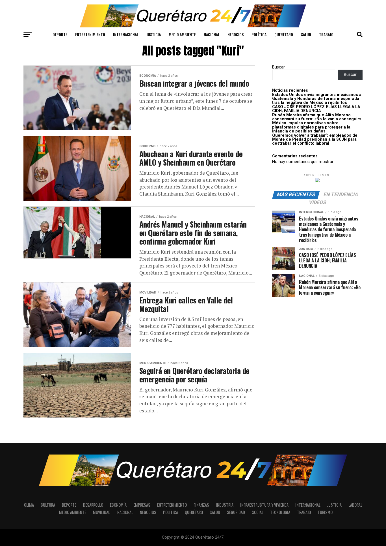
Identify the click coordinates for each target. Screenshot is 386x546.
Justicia (153, 34)
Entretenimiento (90, 34)
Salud (306, 34)
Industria (224, 505)
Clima (29, 505)
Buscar (278, 67)
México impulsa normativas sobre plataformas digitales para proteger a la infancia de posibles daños (311, 127)
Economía (118, 505)
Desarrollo (93, 505)
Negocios (235, 34)
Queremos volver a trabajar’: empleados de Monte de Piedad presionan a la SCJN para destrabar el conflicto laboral (314, 139)
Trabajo (326, 34)
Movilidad (101, 512)
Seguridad (236, 512)
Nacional (212, 34)
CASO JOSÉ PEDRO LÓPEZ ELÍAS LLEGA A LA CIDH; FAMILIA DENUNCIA (316, 108)
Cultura (48, 505)
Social (257, 512)
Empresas (141, 505)
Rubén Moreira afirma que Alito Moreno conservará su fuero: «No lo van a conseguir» (316, 117)
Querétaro (283, 34)
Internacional (125, 34)
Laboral (355, 505)
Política (258, 34)
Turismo (325, 512)
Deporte (60, 34)
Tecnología (280, 512)
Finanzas (201, 505)
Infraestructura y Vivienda (264, 505)
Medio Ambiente (182, 34)
